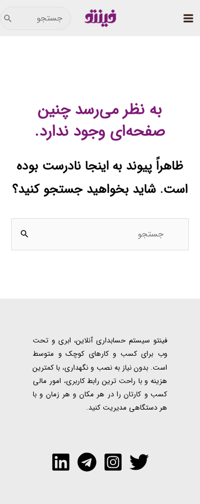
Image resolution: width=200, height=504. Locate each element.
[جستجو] (8, 18)
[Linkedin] (61, 462)
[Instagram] (113, 462)
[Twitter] (139, 462)
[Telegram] (87, 462)
